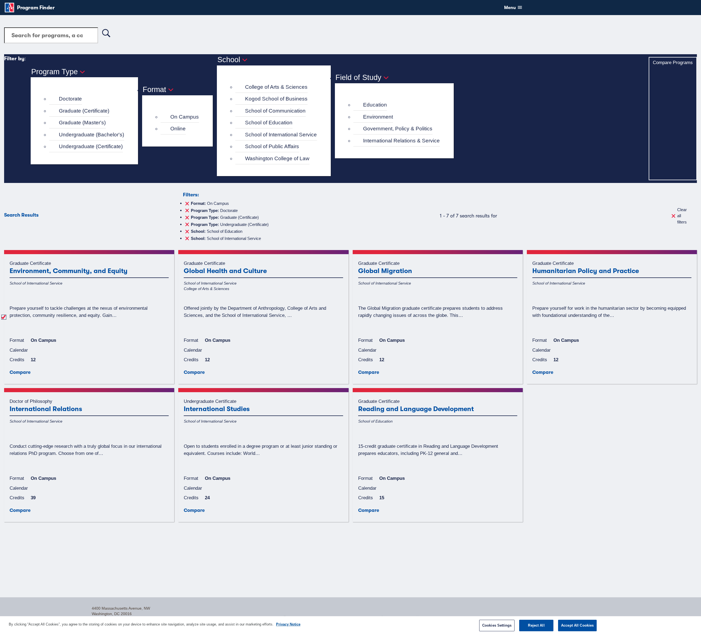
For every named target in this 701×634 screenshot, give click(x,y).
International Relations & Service (401, 141)
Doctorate (70, 99)
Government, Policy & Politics (397, 128)
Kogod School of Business (276, 99)
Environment (378, 117)
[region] (350, 625)
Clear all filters (682, 215)
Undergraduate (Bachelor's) (91, 134)
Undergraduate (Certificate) (91, 146)
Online (178, 128)
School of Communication (275, 111)
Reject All (536, 625)
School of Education (268, 122)
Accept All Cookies (577, 625)
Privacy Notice (288, 624)
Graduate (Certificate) (84, 111)
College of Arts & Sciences (276, 87)
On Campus (184, 117)
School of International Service (281, 134)
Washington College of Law (277, 158)
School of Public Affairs (272, 146)
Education (375, 105)
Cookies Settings (497, 625)
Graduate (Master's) (82, 122)
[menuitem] (86, 99)
